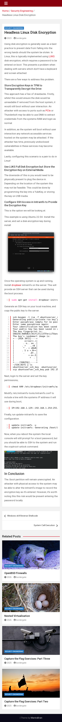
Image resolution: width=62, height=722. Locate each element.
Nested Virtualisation (17, 615)
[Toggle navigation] (6, 3)
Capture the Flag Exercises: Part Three (27, 658)
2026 (9, 577)
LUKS (52, 56)
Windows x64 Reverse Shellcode (22, 515)
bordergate (21, 38)
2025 (9, 663)
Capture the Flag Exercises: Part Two (26, 701)
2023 (9, 38)
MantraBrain (36, 718)
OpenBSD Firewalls (15, 573)
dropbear (16, 285)
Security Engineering (14, 28)
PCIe (48, 110)
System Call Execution (44, 525)
